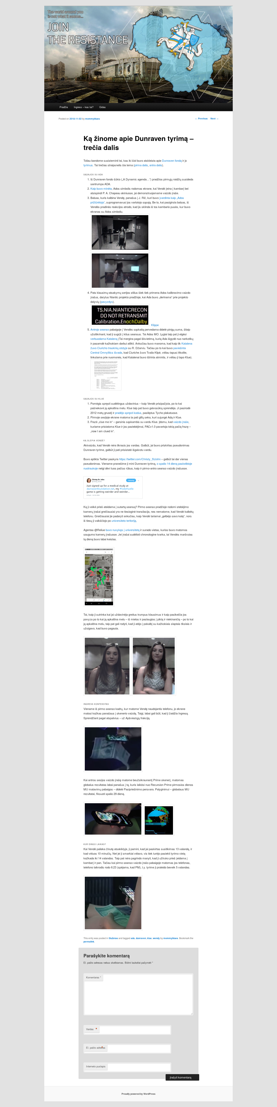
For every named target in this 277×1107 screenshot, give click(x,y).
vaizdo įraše (180, 422)
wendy (156, 938)
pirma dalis (141, 165)
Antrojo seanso (99, 329)
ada (133, 938)
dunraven (141, 938)
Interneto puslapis (96, 1066)
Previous (201, 118)
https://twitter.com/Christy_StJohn (140, 459)
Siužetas (113, 938)
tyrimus (88, 165)
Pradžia (64, 107)
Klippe (155, 325)
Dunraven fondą (172, 160)
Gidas (102, 107)
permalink (88, 941)
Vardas (91, 1029)
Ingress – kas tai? (83, 107)
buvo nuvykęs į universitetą (122, 530)
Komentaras (93, 977)
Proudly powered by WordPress (138, 1093)
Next (214, 118)
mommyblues (92, 118)
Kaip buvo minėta (101, 188)
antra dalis (155, 165)
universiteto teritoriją (124, 521)
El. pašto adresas (95, 1048)
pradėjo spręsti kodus (128, 413)
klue (149, 938)
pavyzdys (107, 302)
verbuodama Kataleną (103, 339)
